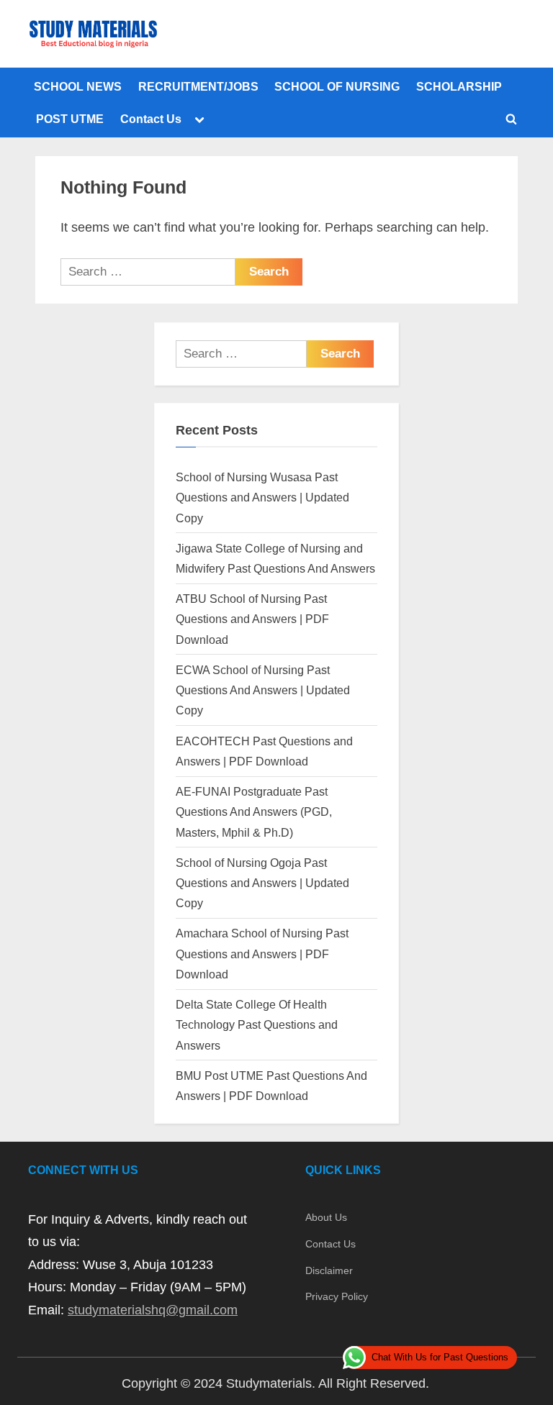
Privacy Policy (336, 1296)
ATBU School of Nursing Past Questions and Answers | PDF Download (252, 619)
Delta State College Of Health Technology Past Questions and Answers (257, 1025)
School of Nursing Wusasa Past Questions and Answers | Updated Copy (262, 497)
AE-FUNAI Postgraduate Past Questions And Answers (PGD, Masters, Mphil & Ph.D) (254, 812)
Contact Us (150, 118)
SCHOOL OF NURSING (337, 86)
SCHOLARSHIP (459, 86)
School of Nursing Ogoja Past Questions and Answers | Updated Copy (262, 883)
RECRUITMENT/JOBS (198, 86)
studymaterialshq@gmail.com (153, 1310)
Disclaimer (329, 1270)
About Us (326, 1217)
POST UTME (70, 118)
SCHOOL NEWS (78, 86)
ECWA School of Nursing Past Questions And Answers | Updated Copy (263, 690)
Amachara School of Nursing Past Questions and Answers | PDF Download (262, 954)
